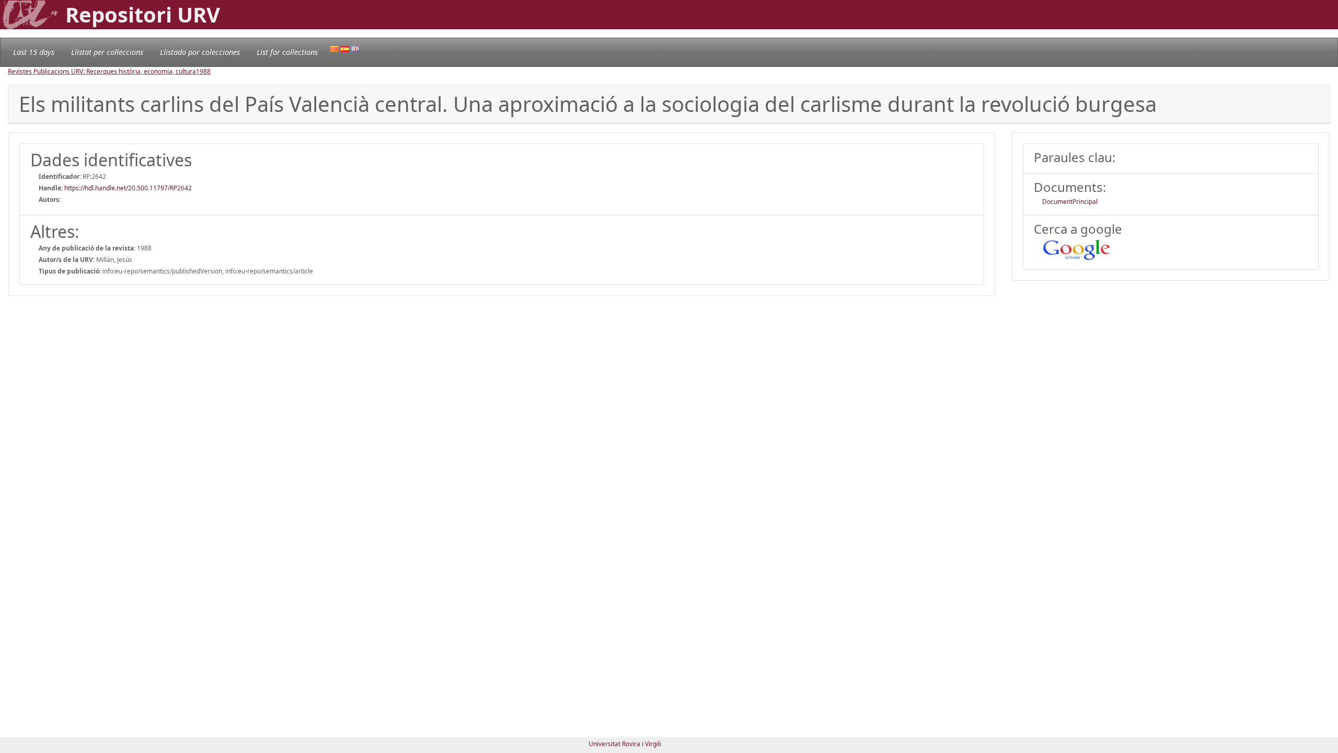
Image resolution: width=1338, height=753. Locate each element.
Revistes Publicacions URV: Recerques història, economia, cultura (102, 71)
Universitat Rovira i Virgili (625, 743)
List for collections (287, 52)
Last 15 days (33, 52)
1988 (203, 71)
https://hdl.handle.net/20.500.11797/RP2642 (128, 188)
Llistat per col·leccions (107, 52)
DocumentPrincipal (1070, 201)
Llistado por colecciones (200, 52)
